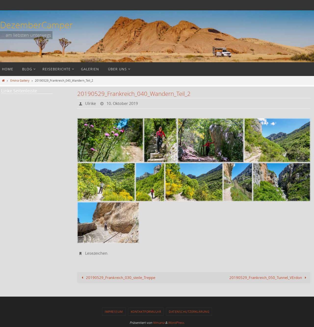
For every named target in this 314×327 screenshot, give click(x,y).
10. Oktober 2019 (122, 103)
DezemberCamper (36, 25)
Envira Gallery (19, 80)
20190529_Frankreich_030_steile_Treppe (120, 277)
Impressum (114, 312)
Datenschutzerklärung (189, 312)
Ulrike (90, 103)
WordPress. (176, 322)
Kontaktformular (146, 312)
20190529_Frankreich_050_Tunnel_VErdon (266, 277)
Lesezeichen (96, 253)
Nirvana (158, 322)
